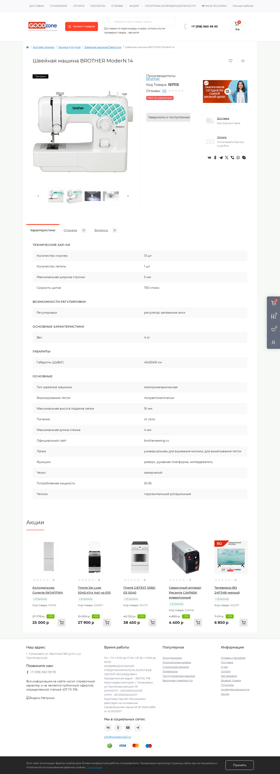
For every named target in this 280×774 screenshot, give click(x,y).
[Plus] (63, 639)
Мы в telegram (216, 5)
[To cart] (61, 623)
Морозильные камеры (177, 662)
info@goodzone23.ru (117, 736)
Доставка (36, 5)
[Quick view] (66, 540)
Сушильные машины (176, 666)
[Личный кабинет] (273, 342)
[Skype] (243, 157)
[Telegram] (221, 157)
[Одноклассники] (215, 157)
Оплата (78, 5)
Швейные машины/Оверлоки (102, 47)
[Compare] (66, 556)
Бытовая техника (43, 47)
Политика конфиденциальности (170, 5)
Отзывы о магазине (233, 657)
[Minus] (34, 639)
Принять (239, 765)
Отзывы (117, 5)
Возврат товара (231, 680)
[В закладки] (230, 61)
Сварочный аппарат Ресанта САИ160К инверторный (185, 592)
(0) (164, 90)
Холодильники (172, 657)
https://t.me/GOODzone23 (138, 727)
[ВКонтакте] (209, 157)
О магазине (58, 5)
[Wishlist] (66, 548)
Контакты (98, 5)
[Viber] (232, 157)
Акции (134, 5)
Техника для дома (69, 47)
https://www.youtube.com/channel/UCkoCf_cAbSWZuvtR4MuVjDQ (128, 727)
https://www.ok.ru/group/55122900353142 (118, 727)
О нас (224, 666)
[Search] (108, 21)
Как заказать (229, 675)
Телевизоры (170, 671)
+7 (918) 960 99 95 (204, 26)
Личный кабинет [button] (243, 5)
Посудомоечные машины (179, 675)
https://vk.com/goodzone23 (108, 727)
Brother (153, 79)
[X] (226, 157)
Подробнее (94, 767)
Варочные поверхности (178, 680)
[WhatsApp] (238, 157)
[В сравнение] (242, 60)
